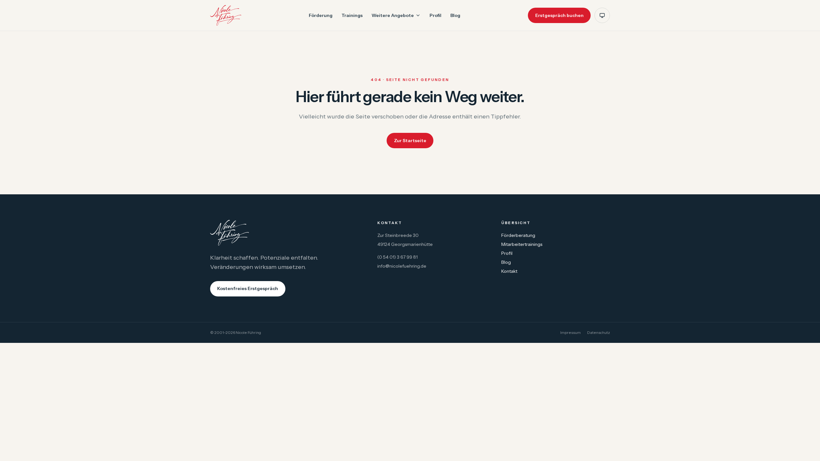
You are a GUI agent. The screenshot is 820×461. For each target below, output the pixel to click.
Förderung (320, 15)
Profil (435, 15)
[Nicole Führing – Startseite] (225, 15)
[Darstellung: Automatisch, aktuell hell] (602, 15)
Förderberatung (518, 235)
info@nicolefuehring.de (401, 266)
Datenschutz (598, 332)
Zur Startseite (410, 140)
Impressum (570, 332)
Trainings (352, 15)
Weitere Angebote (393, 15)
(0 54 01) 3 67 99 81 (397, 257)
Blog (455, 15)
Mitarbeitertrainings (521, 244)
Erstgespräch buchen (559, 15)
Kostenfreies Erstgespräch (247, 288)
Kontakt (509, 271)
